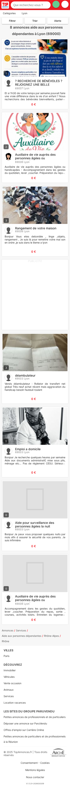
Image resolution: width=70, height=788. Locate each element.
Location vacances (15, 702)
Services (21, 630)
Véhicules (9, 676)
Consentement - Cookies (35, 762)
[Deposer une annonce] (56, 4)
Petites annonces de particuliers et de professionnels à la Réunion (35, 739)
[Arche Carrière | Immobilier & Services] (58, 753)
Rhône (5, 641)
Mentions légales (35, 769)
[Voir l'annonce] (59, 104)
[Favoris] (9, 104)
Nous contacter (35, 777)
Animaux (9, 689)
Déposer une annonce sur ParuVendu (25, 723)
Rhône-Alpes (51, 635)
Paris (6, 655)
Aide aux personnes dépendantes (21, 635)
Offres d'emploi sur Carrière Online (24, 729)
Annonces (7, 630)
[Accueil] (5, 5)
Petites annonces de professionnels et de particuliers (35, 717)
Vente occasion (12, 683)
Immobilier (10, 670)
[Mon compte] (65, 4)
